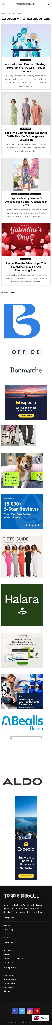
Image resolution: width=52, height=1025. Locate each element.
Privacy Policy (9, 975)
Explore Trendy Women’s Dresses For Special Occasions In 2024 (26, 201)
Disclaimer (8, 954)
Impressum (8, 987)
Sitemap (7, 991)
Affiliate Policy (9, 979)
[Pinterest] (37, 1011)
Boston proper (23, 194)
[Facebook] (15, 1011)
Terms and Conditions (13, 958)
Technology (8, 929)
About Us (7, 950)
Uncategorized (26, 60)
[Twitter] (22, 1011)
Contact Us (8, 962)
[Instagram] (30, 1011)
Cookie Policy (9, 983)
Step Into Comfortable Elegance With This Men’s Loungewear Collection (26, 136)
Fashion (14, 194)
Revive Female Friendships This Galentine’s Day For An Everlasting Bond (26, 267)
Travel (6, 933)
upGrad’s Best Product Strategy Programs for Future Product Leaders (26, 67)
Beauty (6, 925)
